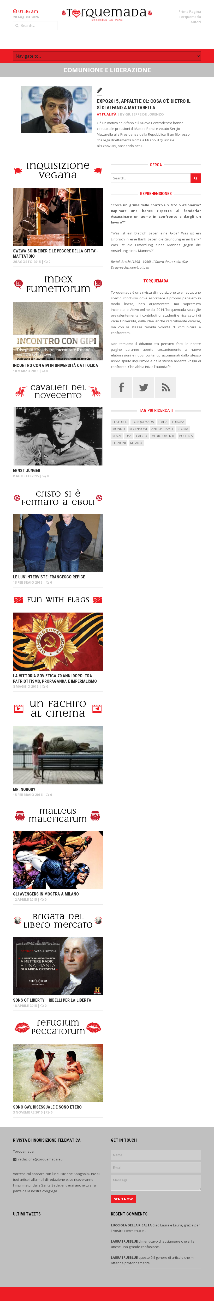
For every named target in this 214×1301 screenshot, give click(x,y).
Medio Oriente (163, 436)
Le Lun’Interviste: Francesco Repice (49, 576)
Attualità (106, 114)
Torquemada (190, 16)
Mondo (118, 429)
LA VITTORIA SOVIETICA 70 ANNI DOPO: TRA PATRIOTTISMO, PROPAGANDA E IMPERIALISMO (55, 678)
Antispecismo (162, 429)
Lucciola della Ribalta (131, 1225)
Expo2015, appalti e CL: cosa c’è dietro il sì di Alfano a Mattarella (144, 104)
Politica (186, 436)
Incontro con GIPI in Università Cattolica (55, 365)
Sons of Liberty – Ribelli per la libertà (52, 1000)
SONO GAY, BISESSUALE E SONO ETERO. (47, 1107)
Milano (136, 443)
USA (129, 436)
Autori (196, 22)
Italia (163, 422)
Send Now (123, 1199)
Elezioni (119, 443)
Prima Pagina (190, 11)
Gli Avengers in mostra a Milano (46, 894)
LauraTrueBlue (125, 1241)
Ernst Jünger (26, 470)
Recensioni (138, 429)
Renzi (116, 436)
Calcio (141, 436)
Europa (178, 422)
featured (120, 422)
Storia (182, 429)
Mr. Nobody (24, 789)
